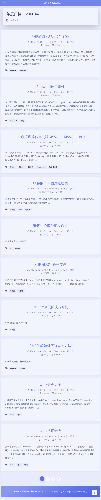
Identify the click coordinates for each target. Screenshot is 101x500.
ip (10, 248)
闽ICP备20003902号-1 (78, 491)
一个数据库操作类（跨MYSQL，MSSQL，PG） (50, 136)
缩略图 (28, 210)
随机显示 (23, 70)
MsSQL (12, 167)
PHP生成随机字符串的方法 (50, 345)
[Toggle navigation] (97, 3)
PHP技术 (13, 70)
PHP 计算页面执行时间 (50, 306)
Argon (66, 491)
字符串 (21, 291)
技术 (72, 42)
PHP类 (30, 167)
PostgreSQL (41, 167)
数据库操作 (53, 167)
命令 (19, 415)
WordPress (31, 491)
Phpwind (13, 121)
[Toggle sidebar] (4, 3)
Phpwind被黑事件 (50, 86)
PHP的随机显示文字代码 (50, 36)
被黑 (22, 121)
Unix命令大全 (50, 384)
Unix (12, 415)
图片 (20, 210)
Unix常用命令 (50, 430)
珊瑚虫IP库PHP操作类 (50, 225)
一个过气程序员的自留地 (50, 3)
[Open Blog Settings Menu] (94, 492)
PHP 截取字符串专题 (50, 264)
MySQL (21, 167)
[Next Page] (58, 478)
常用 (26, 465)
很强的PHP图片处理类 (50, 183)
